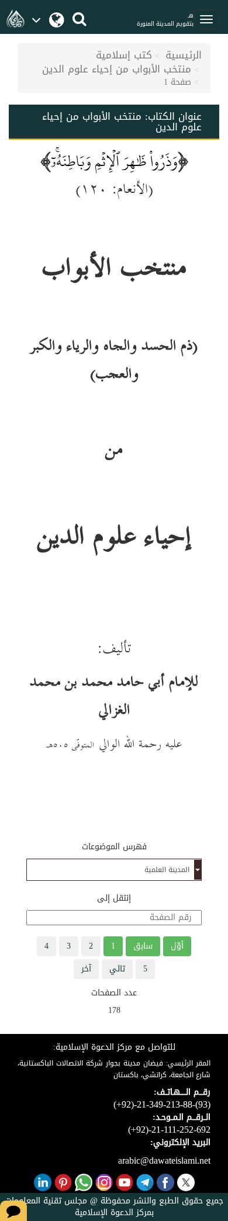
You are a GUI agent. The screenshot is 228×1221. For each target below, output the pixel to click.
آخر (86, 969)
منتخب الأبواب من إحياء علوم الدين (116, 69)
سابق (143, 946)
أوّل (177, 946)
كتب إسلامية (124, 55)
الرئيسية (183, 55)
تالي (117, 969)
